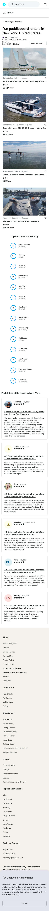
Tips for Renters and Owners (14, 782)
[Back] (5, 61)
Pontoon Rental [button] (9, 736)
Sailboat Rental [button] (9, 744)
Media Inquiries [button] (9, 652)
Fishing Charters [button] (9, 728)
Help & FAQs (8, 850)
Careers (6, 648)
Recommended (36, 43)
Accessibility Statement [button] (12, 668)
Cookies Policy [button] (9, 664)
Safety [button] (5, 706)
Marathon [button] (6, 836)
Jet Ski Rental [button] (8, 724)
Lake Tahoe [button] (7, 803)
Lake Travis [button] (7, 812)
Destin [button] (5, 832)
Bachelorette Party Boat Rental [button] (15, 748)
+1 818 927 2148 (9, 854)
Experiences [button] (9, 713)
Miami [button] (5, 795)
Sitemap (6, 677)
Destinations (7, 778)
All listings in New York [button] (14, 22)
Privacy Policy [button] (12, 894)
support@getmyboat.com (13, 858)
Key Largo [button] (7, 828)
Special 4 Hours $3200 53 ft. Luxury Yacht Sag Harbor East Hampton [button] (24, 413)
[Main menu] (45, 4)
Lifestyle (6, 770)
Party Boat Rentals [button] (10, 752)
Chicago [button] (6, 820)
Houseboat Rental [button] (10, 732)
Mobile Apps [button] (8, 702)
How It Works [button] (8, 694)
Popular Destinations (12, 789)
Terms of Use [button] (24, 887)
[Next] (43, 61)
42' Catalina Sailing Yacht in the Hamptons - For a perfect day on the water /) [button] (24, 457)
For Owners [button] (7, 698)
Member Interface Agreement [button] (14, 672)
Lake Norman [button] (8, 824)
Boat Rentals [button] (8, 719)
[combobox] (24, 4)
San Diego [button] (7, 807)
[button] (7, 40)
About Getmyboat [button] (10, 644)
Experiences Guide (10, 774)
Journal (6, 759)
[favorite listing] (45, 78)
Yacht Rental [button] (7, 740)
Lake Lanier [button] (7, 799)
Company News (9, 765)
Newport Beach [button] (9, 816)
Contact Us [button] (7, 681)
